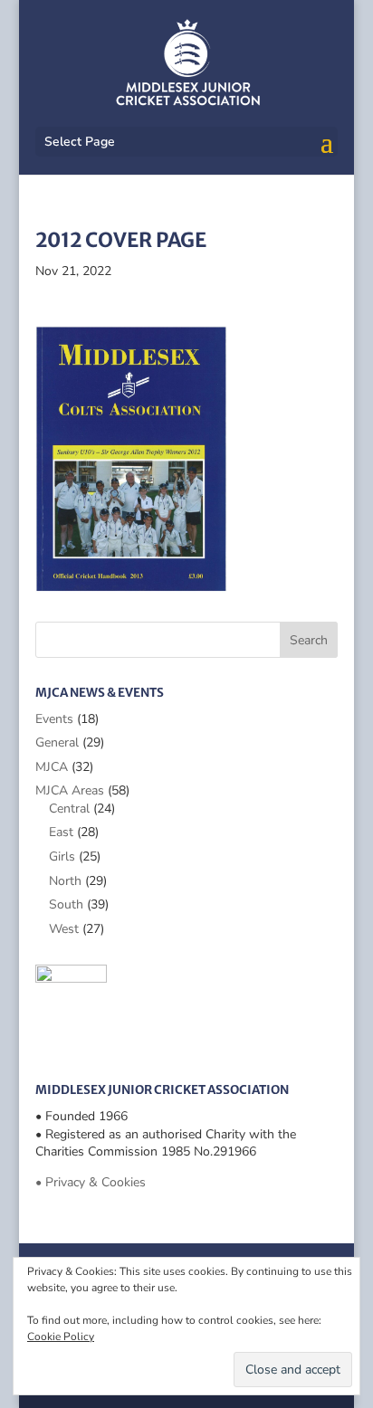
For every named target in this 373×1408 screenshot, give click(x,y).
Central (69, 808)
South (66, 904)
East (61, 832)
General (57, 742)
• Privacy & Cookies (90, 1182)
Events (54, 719)
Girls (62, 856)
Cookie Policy (60, 1336)
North (65, 881)
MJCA (51, 766)
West (64, 928)
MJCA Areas (69, 790)
